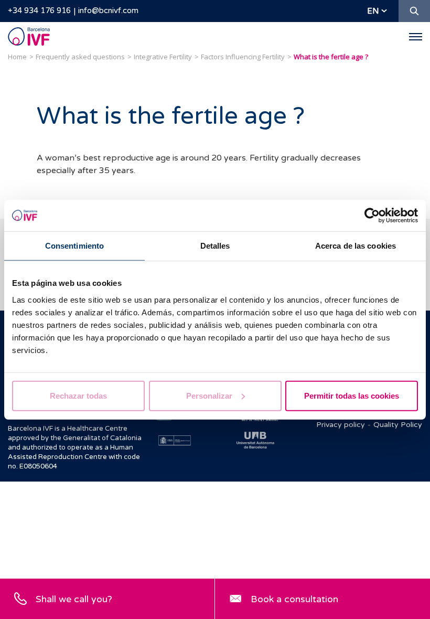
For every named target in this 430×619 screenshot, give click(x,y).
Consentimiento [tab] (74, 245)
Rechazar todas (78, 395)
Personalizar (209, 395)
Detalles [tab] (215, 245)
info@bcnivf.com (108, 10)
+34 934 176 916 (39, 10)
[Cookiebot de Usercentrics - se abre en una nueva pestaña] (372, 215)
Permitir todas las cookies (351, 395)
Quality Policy (397, 424)
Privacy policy (340, 424)
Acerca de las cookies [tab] (355, 245)
